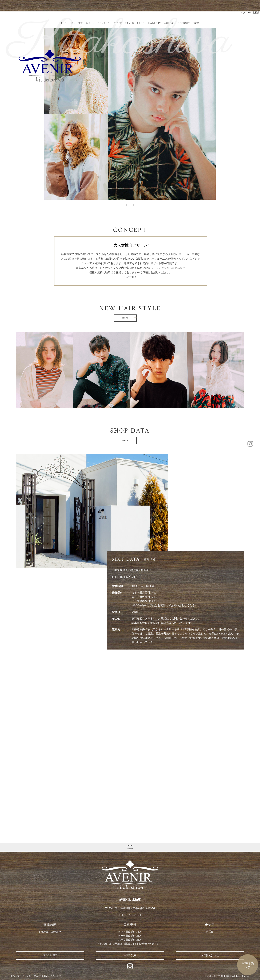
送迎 (196, 23)
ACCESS (169, 23)
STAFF (117, 23)
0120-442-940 (127, 577)
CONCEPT (76, 23)
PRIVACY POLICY (51, 976)
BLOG (141, 23)
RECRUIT (184, 23)
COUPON (104, 23)
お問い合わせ (210, 955)
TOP (63, 23)
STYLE (129, 23)
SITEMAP (34, 976)
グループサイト (18, 976)
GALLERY (154, 23)
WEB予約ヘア (248, 965)
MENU (90, 23)
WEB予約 (130, 955)
